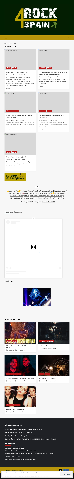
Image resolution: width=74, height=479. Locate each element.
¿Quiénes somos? (17, 470)
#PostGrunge (58, 196)
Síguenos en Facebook (13, 212)
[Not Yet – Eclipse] (54, 333)
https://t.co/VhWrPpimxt (54, 198)
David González (44, 77)
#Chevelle (14, 196)
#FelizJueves (26, 198)
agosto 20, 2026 (19, 381)
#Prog (42, 196)
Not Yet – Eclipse (44, 346)
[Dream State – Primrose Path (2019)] (20, 59)
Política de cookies (43, 476)
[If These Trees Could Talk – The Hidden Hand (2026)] (20, 333)
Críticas (8, 67)
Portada (14, 67)
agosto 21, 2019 (53, 77)
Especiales (18, 374)
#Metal (26, 196)
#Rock (20, 196)
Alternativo (42, 67)
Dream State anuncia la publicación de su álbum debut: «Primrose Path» (53, 73)
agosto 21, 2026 (51, 348)
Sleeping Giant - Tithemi (12, 456)
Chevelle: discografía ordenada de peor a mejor (20, 379)
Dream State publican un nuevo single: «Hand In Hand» (19, 117)
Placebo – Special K (50, 439)
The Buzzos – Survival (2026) (47, 379)
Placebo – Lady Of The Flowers (15, 410)
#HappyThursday (38, 198)
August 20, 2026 (48, 201)
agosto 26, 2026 (19, 350)
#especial (31, 191)
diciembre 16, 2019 (18, 75)
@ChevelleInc (59, 193)
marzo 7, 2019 (19, 120)
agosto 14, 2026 (17, 412)
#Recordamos (15, 198)
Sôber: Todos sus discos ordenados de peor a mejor (20, 451)
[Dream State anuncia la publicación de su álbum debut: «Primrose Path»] (54, 59)
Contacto (7, 470)
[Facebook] (67, 470)
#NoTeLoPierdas (30, 193)
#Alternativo (35, 196)
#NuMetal (49, 196)
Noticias (49, 67)
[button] (6, 37)
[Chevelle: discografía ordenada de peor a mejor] (20, 365)
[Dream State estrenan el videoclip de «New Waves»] (54, 102)
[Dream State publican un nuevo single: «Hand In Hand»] (20, 102)
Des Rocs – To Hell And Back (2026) (22, 432)
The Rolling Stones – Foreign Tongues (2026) (28, 429)
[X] (60, 470)
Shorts (14, 341)
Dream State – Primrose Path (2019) (18, 72)
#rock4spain (44, 193)
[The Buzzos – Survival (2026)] (54, 365)
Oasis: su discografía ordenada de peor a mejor (29, 436)
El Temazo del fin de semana (46, 341)
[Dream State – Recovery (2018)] (20, 144)
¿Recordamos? (10, 374)
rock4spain (9, 75)
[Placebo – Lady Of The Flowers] (20, 396)
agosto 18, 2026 (51, 381)
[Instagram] (64, 470)
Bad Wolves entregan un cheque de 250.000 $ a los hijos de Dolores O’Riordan (29, 453)
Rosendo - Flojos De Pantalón (14, 448)
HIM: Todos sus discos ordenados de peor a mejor (20, 459)
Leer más (8, 88)
